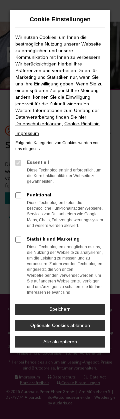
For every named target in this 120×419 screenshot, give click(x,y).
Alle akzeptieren (60, 341)
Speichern (60, 309)
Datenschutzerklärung (38, 123)
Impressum (27, 133)
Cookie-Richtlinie (82, 123)
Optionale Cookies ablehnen (60, 325)
